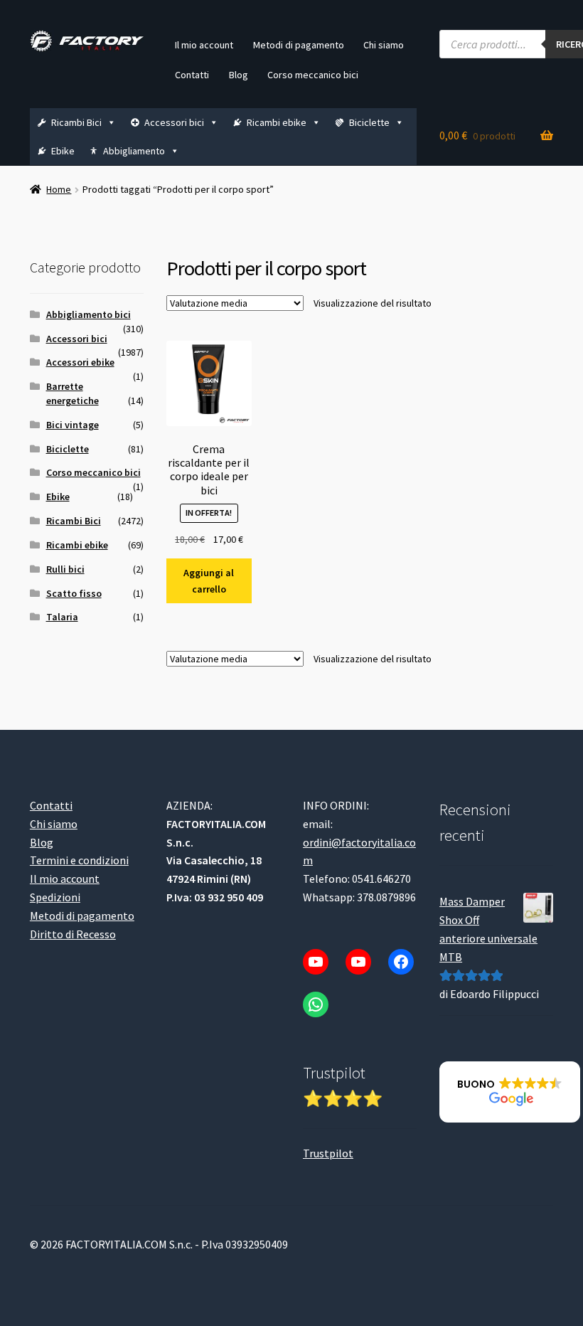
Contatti (192, 74)
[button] (509, 1092)
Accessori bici (174, 122)
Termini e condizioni (79, 860)
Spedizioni (55, 897)
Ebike (63, 150)
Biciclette (369, 122)
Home (58, 189)
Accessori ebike (80, 362)
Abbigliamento (134, 150)
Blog (238, 74)
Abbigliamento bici (88, 314)
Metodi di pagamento (298, 44)
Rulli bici (65, 569)
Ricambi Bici (76, 122)
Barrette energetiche (72, 393)
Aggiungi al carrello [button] (208, 580)
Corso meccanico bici (312, 74)
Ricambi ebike (276, 122)
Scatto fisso (74, 593)
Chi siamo (383, 44)
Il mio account (204, 44)
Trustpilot (328, 1153)
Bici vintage (72, 424)
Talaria (62, 616)
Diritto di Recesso (73, 934)
